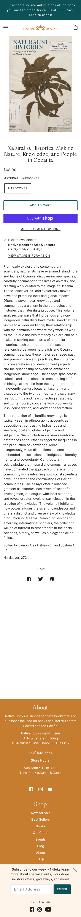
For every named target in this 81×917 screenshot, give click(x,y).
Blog (40, 846)
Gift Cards (40, 833)
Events (40, 839)
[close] (75, 869)
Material (11, 178)
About (40, 853)
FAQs (40, 859)
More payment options (40, 229)
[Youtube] (47, 909)
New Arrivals (40, 813)
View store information (29, 255)
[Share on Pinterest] (52, 579)
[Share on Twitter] (40, 579)
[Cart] (75, 27)
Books (40, 826)
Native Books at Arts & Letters (31, 245)
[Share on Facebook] (29, 579)
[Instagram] (39, 909)
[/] (40, 27)
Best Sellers (40, 819)
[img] (31, 789)
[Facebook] (33, 909)
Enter (62, 889)
